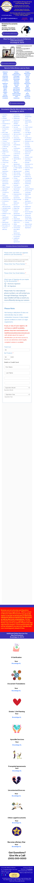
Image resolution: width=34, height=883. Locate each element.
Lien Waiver (28, 132)
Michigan (16, 76)
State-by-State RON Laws (26, 872)
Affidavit (4, 118)
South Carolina (27, 78)
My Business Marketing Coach (16, 878)
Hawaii (5, 87)
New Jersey (16, 89)
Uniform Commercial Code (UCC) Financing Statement (17, 153)
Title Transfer (28, 220)
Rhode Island (28, 75)
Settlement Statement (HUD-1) (28, 208)
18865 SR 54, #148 (6, 871)
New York (16, 92)
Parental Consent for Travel (5, 192)
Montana (16, 82)
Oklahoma (16, 98)
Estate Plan (16, 208)
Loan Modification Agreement (28, 137)
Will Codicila (17, 173)
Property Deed (6, 199)
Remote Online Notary (27, 869)
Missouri (16, 80)
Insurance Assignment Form (28, 116)
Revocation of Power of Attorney (6, 227)
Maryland (16, 73)
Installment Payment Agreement (17, 239)
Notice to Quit (28, 157)
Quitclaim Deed (6, 208)
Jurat (26, 125)
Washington (27, 91)
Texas (27, 85)
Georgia (5, 86)
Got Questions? (17, 852)
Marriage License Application (5, 169)
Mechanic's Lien (29, 141)
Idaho (5, 89)
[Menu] (31, 19)
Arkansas (5, 76)
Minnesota (16, 77)
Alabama (5, 72)
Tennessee (27, 83)
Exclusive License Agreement (17, 211)
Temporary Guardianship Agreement (17, 139)
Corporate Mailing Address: (8, 867)
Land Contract (28, 127)
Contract (4, 141)
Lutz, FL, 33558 (5, 873)
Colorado (5, 79)
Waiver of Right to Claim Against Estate (18, 167)
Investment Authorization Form (28, 121)
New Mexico (16, 90)
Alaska (5, 73)
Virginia (27, 89)
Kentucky (5, 96)
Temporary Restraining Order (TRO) (28, 217)
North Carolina (16, 93)
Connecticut (5, 81)
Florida (5, 85)
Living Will (27, 134)
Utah (27, 86)
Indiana (5, 92)
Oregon (27, 72)
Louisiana (5, 98)
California (5, 77)
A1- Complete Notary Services (9, 869)
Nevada (16, 85)
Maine (16, 72)
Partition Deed (29, 167)
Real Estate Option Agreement (28, 195)
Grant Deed (17, 218)
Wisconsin (27, 96)
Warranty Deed (17, 171)
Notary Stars (28, 878)
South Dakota (27, 81)
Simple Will (16, 125)
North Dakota (16, 95)
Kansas (5, 95)
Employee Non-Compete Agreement (18, 195)
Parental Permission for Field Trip (29, 164)
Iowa (5, 93)
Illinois (5, 90)
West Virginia (27, 94)
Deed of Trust (6, 143)
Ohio (16, 96)
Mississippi (16, 79)
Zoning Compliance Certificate (17, 180)
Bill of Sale (5, 132)
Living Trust (5, 162)
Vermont (27, 87)
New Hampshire (16, 87)
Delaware (5, 83)
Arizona (5, 74)
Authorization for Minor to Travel (5, 128)
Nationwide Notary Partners (25, 870)
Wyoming (27, 98)
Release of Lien (6, 213)
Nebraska (16, 83)
